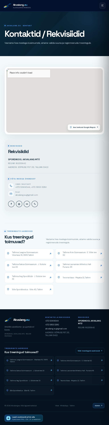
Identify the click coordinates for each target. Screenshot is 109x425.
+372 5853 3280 (52, 324)
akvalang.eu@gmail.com (56, 328)
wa (27, 204)
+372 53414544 (52, 321)
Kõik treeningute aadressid (90, 351)
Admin (98, 406)
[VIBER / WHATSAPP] (35, 204)
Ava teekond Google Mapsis (85, 127)
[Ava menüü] (102, 6)
